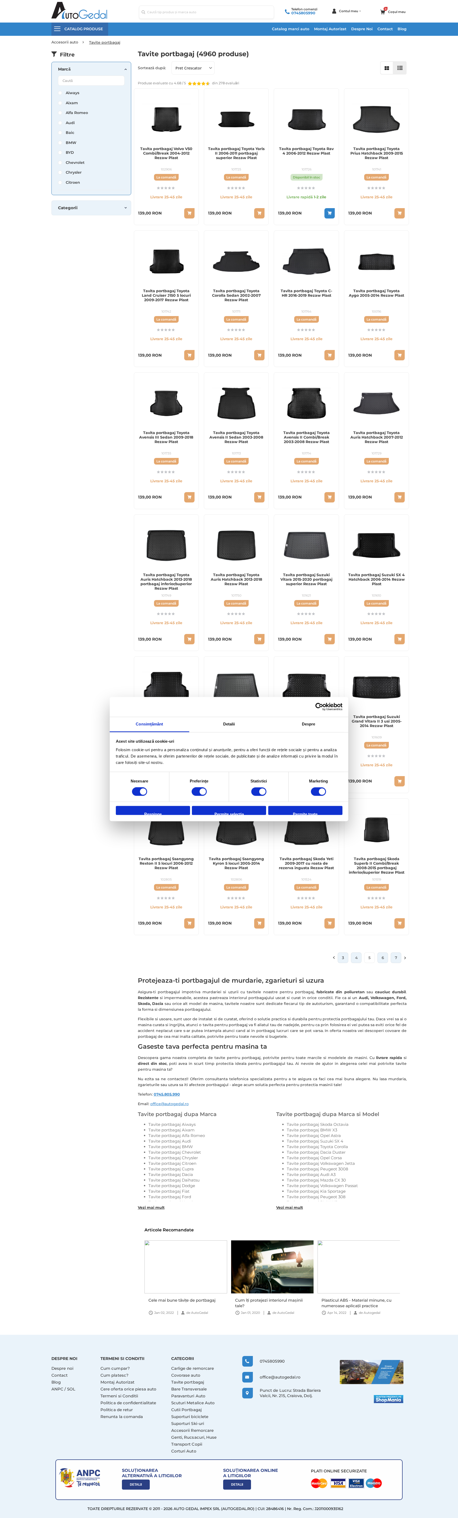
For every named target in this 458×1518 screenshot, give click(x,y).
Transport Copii (186, 1444)
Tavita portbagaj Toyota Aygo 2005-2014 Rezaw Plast (376, 293)
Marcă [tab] (64, 69)
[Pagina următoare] (405, 957)
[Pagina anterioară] (333, 957)
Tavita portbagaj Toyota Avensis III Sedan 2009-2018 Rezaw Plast (166, 437)
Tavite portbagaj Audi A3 (311, 1174)
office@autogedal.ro (169, 1103)
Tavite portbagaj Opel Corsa (314, 1157)
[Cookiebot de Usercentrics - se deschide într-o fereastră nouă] (319, 707)
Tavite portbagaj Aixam (171, 1129)
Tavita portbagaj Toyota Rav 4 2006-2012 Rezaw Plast (306, 151)
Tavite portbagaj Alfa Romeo (176, 1135)
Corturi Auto (183, 1451)
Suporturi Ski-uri (187, 1423)
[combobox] (206, 12)
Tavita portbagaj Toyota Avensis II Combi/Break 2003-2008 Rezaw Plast (306, 437)
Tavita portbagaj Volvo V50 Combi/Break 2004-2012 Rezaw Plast (166, 153)
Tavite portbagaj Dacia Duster (316, 1152)
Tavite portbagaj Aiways (172, 1124)
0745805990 (303, 13)
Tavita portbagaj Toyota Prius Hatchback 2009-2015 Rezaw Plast (376, 153)
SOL (71, 1389)
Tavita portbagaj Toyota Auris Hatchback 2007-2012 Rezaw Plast (376, 437)
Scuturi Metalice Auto (193, 1402)
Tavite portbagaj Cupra (171, 1168)
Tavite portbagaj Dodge (171, 1185)
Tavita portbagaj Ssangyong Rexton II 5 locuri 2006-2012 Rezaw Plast (166, 863)
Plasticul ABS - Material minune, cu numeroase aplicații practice (270, 1303)
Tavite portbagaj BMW (170, 1146)
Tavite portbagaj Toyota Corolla (317, 1146)
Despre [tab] (308, 724)
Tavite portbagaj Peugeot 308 (316, 1196)
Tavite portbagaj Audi (169, 1141)
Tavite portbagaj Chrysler (173, 1157)
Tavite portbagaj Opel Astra (314, 1135)
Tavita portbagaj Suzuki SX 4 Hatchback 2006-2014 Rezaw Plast (376, 579)
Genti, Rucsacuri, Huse (194, 1437)
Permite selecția (229, 813)
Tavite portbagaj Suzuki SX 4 (315, 1141)
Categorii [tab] (68, 207)
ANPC (57, 1389)
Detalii (136, 1484)
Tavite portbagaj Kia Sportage (316, 1191)
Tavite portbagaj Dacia (170, 1174)
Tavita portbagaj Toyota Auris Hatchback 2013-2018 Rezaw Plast (236, 579)
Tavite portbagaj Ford (169, 1196)
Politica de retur (116, 1409)
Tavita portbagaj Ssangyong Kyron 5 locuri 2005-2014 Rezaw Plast (236, 863)
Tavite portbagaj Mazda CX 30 (316, 1180)
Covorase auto (185, 1375)
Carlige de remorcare (192, 1368)
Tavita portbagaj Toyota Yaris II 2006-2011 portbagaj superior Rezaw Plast (236, 153)
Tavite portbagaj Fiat (169, 1191)
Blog (402, 29)
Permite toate (305, 813)
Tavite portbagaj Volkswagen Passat (322, 1185)
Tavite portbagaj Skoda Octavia (318, 1124)
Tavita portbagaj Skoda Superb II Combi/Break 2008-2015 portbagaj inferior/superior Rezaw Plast (376, 866)
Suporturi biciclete (189, 1416)
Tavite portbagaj (187, 1382)
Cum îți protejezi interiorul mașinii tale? (182, 1303)
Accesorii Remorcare (192, 1430)
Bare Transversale (189, 1389)
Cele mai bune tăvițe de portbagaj (355, 1300)
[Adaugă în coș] (329, 213)
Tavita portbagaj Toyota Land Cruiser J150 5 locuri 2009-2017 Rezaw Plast (166, 295)
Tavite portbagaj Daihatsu (174, 1180)
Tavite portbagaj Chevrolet (174, 1152)
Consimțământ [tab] (149, 724)
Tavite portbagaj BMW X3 (312, 1129)
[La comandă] (189, 213)
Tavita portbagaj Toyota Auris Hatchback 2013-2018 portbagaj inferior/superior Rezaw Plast (166, 582)
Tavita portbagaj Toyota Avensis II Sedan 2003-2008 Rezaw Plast (236, 437)
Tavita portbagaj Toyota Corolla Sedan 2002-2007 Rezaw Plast (236, 295)
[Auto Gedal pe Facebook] (371, 1372)
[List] (400, 68)
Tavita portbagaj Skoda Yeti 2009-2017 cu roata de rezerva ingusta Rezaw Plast (306, 863)
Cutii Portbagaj (186, 1409)
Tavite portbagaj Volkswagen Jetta (321, 1163)
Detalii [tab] (229, 724)
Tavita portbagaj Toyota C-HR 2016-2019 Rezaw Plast (306, 293)
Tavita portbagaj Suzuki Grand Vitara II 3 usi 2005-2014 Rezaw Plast (377, 721)
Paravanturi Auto (188, 1395)
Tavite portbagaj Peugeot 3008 (317, 1168)
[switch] (199, 792)
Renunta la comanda (121, 1416)
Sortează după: (152, 67)
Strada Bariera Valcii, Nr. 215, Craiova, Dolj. (290, 1393)
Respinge (153, 813)
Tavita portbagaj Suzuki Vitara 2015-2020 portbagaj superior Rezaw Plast (306, 579)
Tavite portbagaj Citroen (172, 1163)
